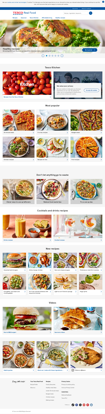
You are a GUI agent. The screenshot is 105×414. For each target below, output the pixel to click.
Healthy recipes (60, 18)
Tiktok (73, 405)
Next (62, 55)
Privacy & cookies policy (68, 384)
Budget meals (50, 394)
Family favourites (50, 384)
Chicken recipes (50, 397)
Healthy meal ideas (51, 387)
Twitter (80, 405)
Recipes (15, 18)
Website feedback (66, 395)
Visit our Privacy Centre (68, 387)
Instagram (91, 405)
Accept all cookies (91, 90)
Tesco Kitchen (34, 18)
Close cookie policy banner (103, 2)
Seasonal (23, 18)
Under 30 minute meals (52, 390)
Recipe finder (34, 384)
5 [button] (58, 55)
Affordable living (47, 18)
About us (32, 387)
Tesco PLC (64, 398)
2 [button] (49, 55)
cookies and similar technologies (16, 2)
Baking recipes (50, 400)
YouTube (84, 405)
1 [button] (46, 55)
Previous (43, 55)
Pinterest (87, 405)
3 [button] (52, 55)
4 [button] (55, 55)
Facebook (76, 405)
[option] (52, 36)
